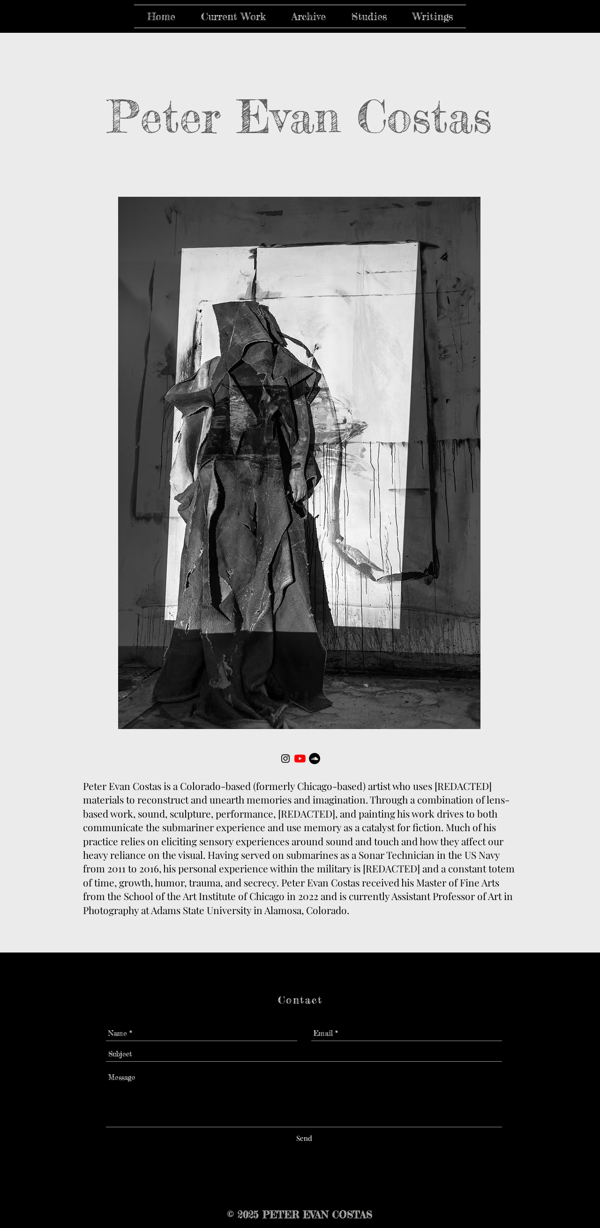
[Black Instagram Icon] (285, 758)
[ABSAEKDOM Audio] (314, 758)
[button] (233, 16)
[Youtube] (300, 758)
